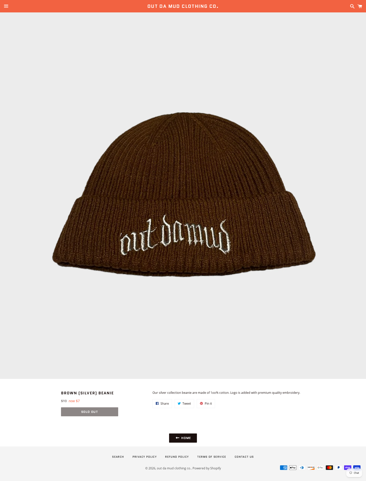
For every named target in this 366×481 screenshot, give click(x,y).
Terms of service (211, 457)
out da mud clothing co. (183, 6)
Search (118, 457)
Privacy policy (144, 457)
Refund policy (177, 457)
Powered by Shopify (207, 468)
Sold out (89, 412)
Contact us (244, 457)
